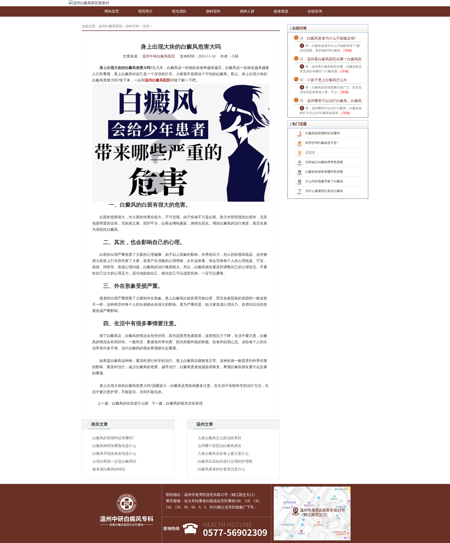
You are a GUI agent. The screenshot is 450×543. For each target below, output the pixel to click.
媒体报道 (281, 11)
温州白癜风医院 (110, 26)
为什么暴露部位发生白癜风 (324, 191)
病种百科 (213, 11)
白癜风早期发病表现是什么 (114, 454)
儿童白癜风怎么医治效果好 (219, 438)
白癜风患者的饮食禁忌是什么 (221, 469)
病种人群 (247, 11)
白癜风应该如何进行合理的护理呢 (225, 461)
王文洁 (310, 152)
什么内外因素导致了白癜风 (324, 181)
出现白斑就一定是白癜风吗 (114, 461)
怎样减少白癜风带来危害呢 (324, 162)
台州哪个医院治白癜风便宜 (219, 446)
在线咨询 (315, 11)
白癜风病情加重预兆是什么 (114, 446)
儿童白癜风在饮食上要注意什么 (223, 454)
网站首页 (111, 11)
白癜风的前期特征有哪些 (322, 133)
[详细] (347, 50)
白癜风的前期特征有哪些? (113, 438)
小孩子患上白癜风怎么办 (327, 80)
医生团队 (179, 11)
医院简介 (145, 11)
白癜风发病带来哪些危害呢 (324, 172)
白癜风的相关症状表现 (184, 403)
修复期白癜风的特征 (108, 469)
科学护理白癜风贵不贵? (321, 143)
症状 (146, 26)
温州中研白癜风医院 (158, 56)
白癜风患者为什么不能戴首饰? (331, 38)
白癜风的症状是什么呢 (130, 403)
